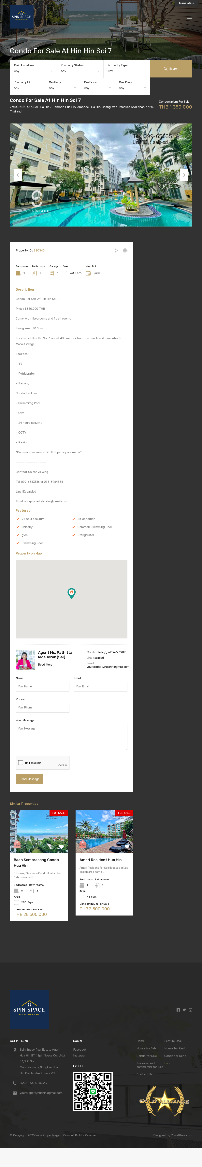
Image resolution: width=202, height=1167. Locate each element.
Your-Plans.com (181, 1135)
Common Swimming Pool (95, 527)
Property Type (117, 65)
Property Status (72, 65)
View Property (39, 844)
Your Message (25, 720)
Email (77, 678)
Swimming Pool (32, 543)
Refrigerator (86, 535)
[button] (75, 599)
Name (19, 678)
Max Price (125, 82)
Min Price (90, 82)
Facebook (79, 1049)
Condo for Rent (175, 1056)
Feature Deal (172, 1041)
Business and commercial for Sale (150, 1065)
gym (25, 535)
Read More (45, 664)
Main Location (24, 65)
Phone (20, 699)
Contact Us (144, 1074)
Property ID (22, 82)
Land (167, 1063)
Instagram (80, 1055)
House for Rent (174, 1048)
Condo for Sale (147, 1056)
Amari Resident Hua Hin (100, 860)
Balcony (27, 527)
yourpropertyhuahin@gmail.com (108, 667)
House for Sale (146, 1048)
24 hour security (33, 519)
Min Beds (55, 82)
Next (184, 175)
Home (141, 1041)
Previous (18, 175)
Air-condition (86, 519)
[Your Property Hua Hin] (22, 27)
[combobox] (33, 71)
